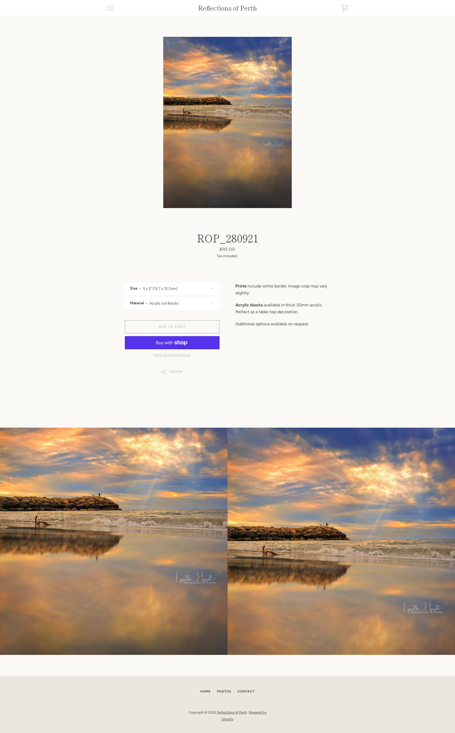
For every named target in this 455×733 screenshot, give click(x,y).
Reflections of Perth (227, 8)
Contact (246, 691)
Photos (224, 691)
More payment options (172, 355)
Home (205, 691)
